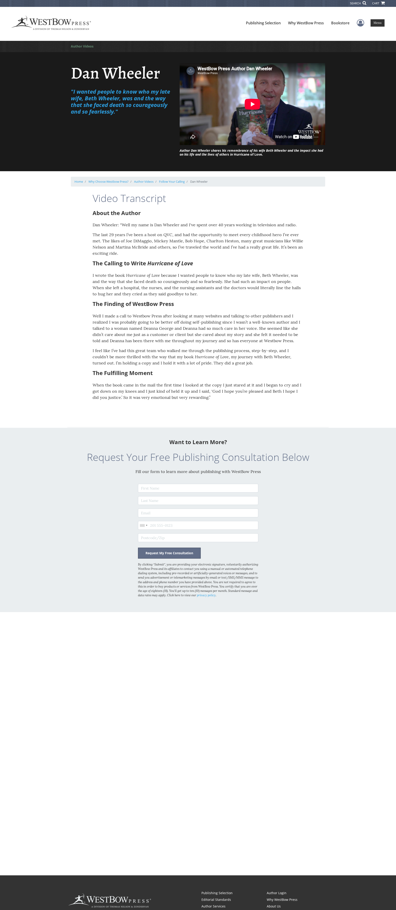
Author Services (213, 906)
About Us (274, 906)
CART (376, 3)
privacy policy (206, 595)
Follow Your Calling (172, 181)
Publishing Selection (263, 22)
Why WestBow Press (306, 22)
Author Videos (144, 181)
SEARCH (356, 3)
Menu (378, 23)
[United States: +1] (143, 525)
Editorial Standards (216, 899)
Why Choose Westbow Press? (108, 181)
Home (78, 181)
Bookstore (340, 22)
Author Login (276, 893)
